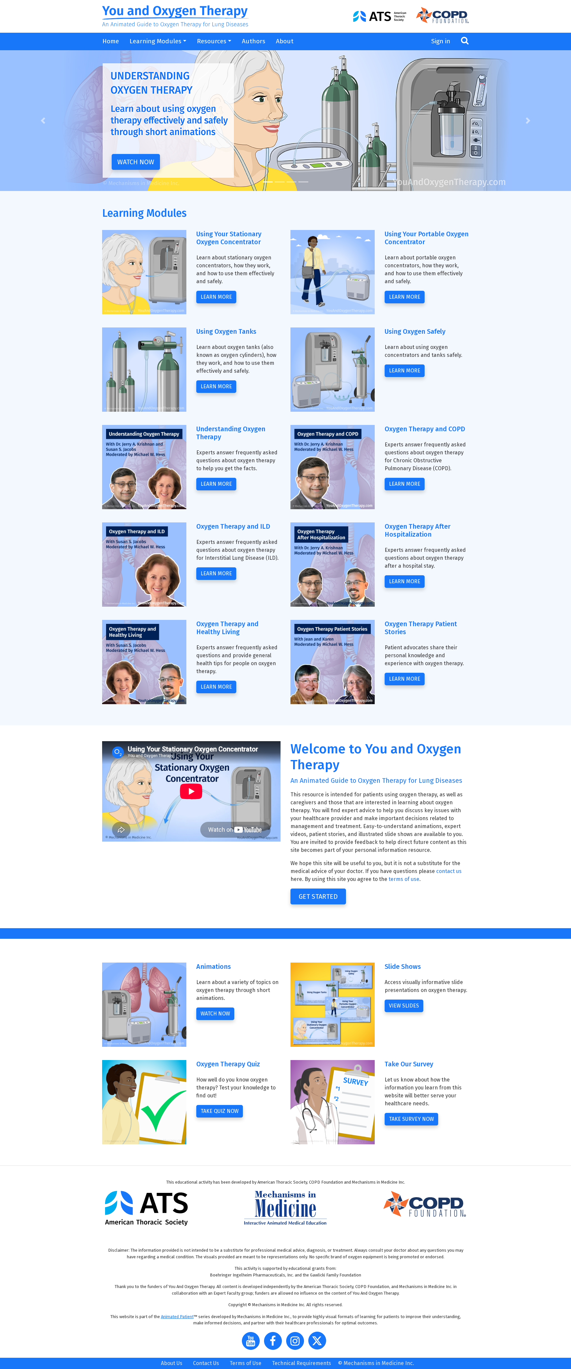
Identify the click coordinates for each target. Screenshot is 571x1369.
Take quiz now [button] (220, 1111)
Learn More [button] (404, 679)
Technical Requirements (301, 1363)
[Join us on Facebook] (274, 1343)
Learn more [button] (216, 297)
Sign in (440, 41)
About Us (171, 1363)
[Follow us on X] (318, 1343)
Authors (253, 41)
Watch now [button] (215, 1013)
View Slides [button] (404, 1006)
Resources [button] (211, 41)
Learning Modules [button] (155, 41)
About (284, 41)
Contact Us (206, 1363)
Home (110, 41)
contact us (449, 871)
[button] (43, 120)
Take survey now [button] (411, 1119)
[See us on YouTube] (252, 1343)
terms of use (404, 879)
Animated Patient (177, 1316)
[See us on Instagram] (296, 1343)
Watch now (135, 162)
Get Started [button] (318, 896)
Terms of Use (245, 1363)
